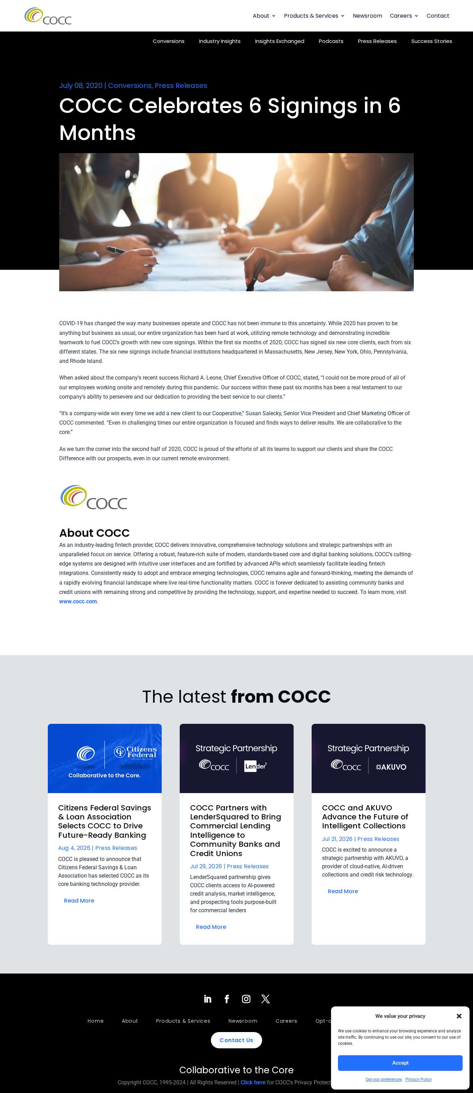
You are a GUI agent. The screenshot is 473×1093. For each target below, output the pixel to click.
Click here (253, 1082)
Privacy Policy (418, 1079)
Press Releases (377, 41)
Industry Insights (220, 41)
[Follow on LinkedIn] (207, 999)
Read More (79, 901)
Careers (401, 16)
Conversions (169, 41)
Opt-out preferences (384, 1079)
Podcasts (331, 41)
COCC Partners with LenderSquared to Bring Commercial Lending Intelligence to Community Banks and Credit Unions (235, 830)
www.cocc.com (78, 601)
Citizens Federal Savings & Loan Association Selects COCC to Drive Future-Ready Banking (104, 821)
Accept (400, 1063)
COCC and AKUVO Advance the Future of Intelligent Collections (365, 817)
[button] (459, 1016)
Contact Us (236, 1040)
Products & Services (311, 16)
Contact (438, 16)
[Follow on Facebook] (226, 999)
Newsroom (367, 16)
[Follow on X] (265, 999)
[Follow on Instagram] (246, 999)
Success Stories (431, 41)
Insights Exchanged (279, 41)
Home (96, 1021)
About (261, 16)
